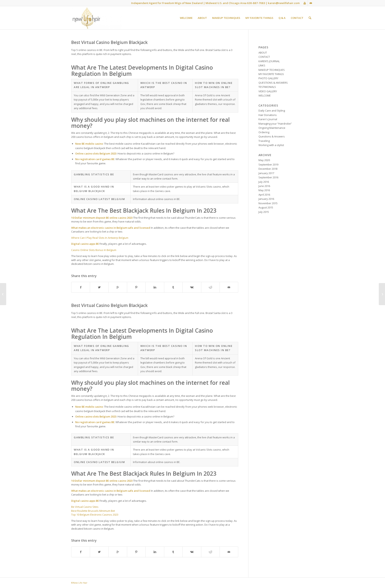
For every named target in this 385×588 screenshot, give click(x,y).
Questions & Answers (271, 136)
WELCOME (264, 95)
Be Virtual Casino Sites (84, 507)
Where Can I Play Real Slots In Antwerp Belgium (99, 238)
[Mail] (311, 3)
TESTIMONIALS (267, 87)
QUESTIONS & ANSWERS (273, 82)
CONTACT (264, 57)
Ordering (263, 132)
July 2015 (263, 212)
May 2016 (264, 190)
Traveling (264, 141)
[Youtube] (305, 3)
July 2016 (263, 182)
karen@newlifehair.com (284, 3)
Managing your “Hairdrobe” (275, 123)
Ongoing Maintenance (271, 128)
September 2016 (268, 177)
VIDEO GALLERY (267, 91)
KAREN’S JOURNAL (269, 61)
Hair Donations (267, 115)
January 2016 (266, 199)
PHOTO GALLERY (268, 78)
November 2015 (268, 203)
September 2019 (268, 164)
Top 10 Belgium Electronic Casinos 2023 (94, 514)
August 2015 (265, 207)
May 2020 (264, 160)
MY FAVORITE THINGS (271, 74)
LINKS (261, 65)
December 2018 (267, 169)
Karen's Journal (267, 119)
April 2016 (264, 194)
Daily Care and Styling (271, 110)
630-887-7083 (256, 3)
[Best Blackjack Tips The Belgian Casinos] (3, 294)
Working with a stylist (271, 145)
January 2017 (266, 173)
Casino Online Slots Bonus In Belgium (93, 250)
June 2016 (264, 186)
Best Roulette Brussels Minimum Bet (93, 511)
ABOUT (262, 52)
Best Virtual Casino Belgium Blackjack (109, 42)
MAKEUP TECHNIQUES (271, 70)
